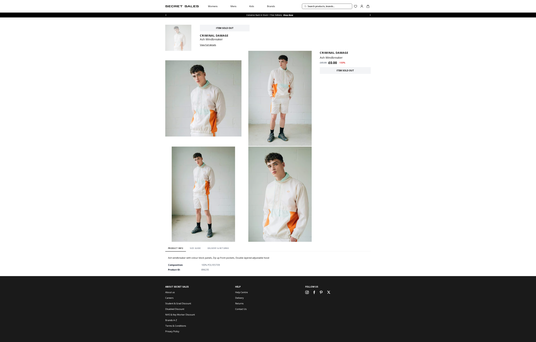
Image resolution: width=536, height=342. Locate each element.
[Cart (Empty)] (368, 6)
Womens (213, 6)
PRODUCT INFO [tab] (175, 248)
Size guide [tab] (195, 248)
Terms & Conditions (175, 325)
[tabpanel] (268, 264)
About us (170, 292)
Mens (233, 6)
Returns (239, 303)
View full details (208, 44)
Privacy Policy (172, 331)
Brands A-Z (171, 320)
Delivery (239, 297)
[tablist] (198, 248)
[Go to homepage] (182, 6)
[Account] (362, 6)
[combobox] (327, 6)
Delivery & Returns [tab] (218, 248)
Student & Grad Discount (178, 303)
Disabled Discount (174, 309)
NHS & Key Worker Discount (180, 314)
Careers (169, 297)
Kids (251, 6)
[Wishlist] (355, 6)
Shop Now (288, 15)
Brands (271, 6)
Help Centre (241, 292)
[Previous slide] (166, 15)
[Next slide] (370, 15)
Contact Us (241, 309)
